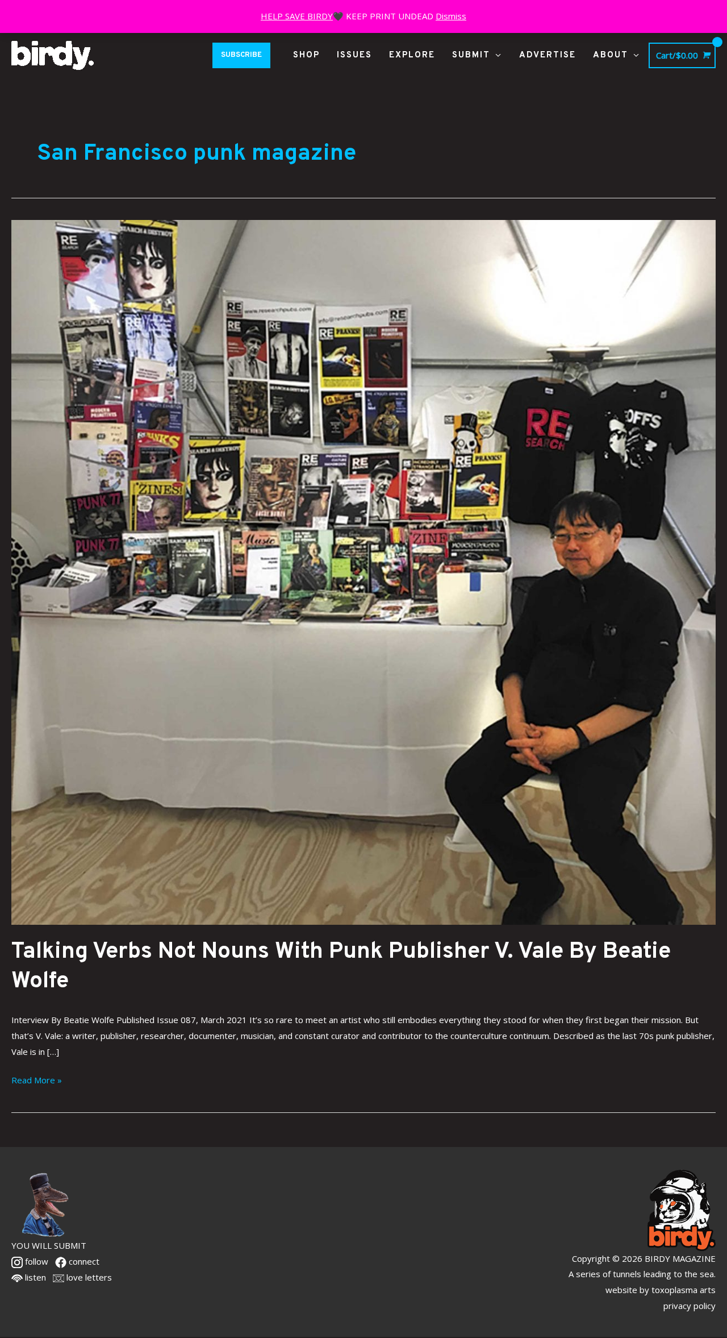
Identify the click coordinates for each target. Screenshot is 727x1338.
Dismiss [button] (451, 16)
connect (82, 1261)
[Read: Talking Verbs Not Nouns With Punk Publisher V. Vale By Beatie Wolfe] (363, 571)
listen (34, 1277)
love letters (88, 1277)
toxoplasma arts (683, 1289)
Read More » (36, 1079)
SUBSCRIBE (241, 55)
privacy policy (689, 1305)
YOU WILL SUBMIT (48, 1245)
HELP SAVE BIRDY (297, 16)
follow (35, 1261)
